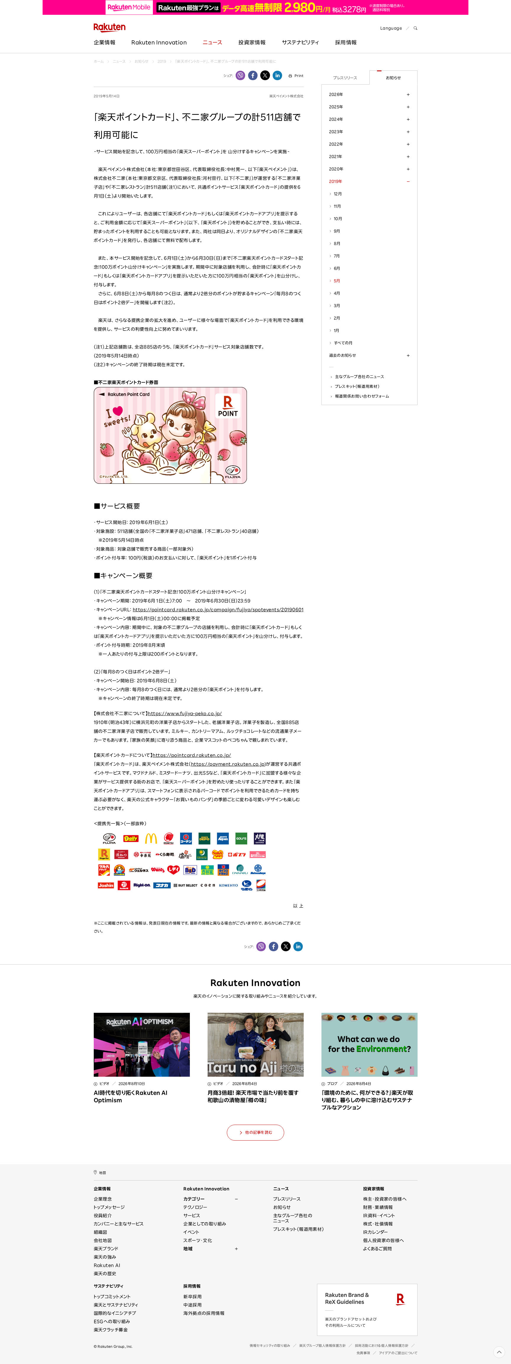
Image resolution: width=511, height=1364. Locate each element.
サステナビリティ (300, 42)
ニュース (212, 42)
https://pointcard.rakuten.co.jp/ (192, 755)
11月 (337, 206)
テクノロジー (195, 1207)
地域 (188, 1249)
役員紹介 (103, 1215)
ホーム (99, 61)
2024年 (336, 119)
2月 (337, 318)
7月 (337, 256)
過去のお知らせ (342, 355)
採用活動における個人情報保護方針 (382, 1345)
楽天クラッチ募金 (111, 1330)
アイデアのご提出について (398, 1353)
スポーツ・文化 (197, 1240)
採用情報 (191, 1286)
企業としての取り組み (204, 1224)
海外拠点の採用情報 (203, 1313)
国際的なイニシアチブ (115, 1313)
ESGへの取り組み (112, 1321)
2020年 (336, 169)
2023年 (336, 132)
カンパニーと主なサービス (119, 1224)
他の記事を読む (258, 1132)
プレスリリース (345, 78)
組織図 (100, 1232)
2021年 (335, 156)
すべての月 (343, 343)
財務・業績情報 (378, 1207)
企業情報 (104, 42)
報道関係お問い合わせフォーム (362, 396)
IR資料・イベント (379, 1215)
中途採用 (192, 1305)
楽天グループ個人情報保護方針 (322, 1345)
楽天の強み (105, 1257)
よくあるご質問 (377, 1249)
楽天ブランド (106, 1249)
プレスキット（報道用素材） (357, 386)
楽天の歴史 (105, 1273)
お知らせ (141, 61)
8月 (337, 243)
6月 (337, 268)
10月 (338, 219)
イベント (191, 1232)
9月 (337, 231)
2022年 (336, 144)
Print (299, 75)
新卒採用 (192, 1296)
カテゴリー (193, 1199)
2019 (162, 61)
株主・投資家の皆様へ (385, 1199)
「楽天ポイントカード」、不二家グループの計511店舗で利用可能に (225, 61)
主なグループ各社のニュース (359, 377)
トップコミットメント (112, 1296)
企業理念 (103, 1199)
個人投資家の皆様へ (383, 1240)
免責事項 (363, 1353)
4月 (337, 293)
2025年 (336, 107)
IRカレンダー (375, 1232)
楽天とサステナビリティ (116, 1305)
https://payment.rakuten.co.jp (228, 764)
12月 (338, 194)
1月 (336, 330)
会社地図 (103, 1240)
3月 (337, 306)
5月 (337, 281)
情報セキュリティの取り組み (270, 1345)
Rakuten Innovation (159, 42)
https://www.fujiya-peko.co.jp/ (185, 713)
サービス (191, 1215)
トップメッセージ (109, 1207)
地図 (102, 1172)
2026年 (336, 94)
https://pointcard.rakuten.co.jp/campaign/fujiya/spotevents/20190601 (218, 609)
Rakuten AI (107, 1265)
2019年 (335, 181)
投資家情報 (252, 42)
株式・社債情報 (378, 1224)
